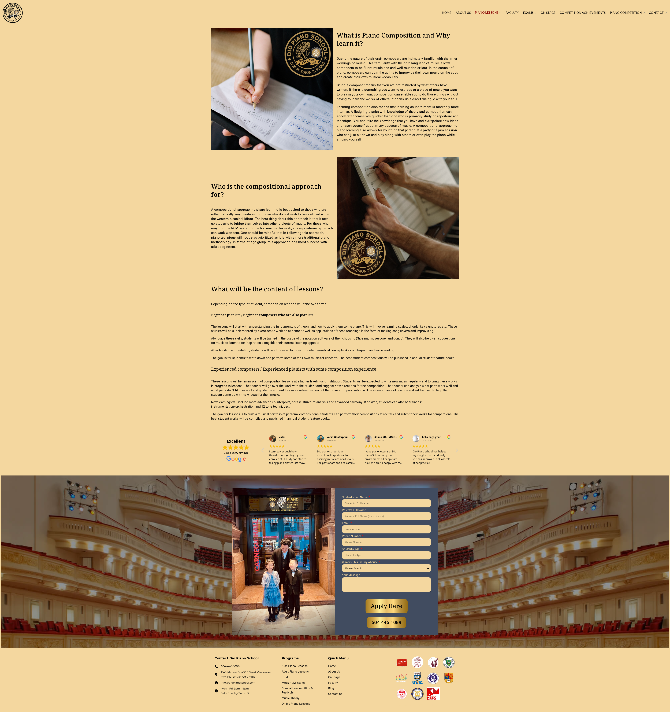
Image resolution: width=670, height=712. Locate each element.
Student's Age (351, 549)
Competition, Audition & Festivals (297, 690)
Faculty (512, 12)
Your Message (351, 575)
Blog (331, 688)
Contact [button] (656, 12)
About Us (334, 671)
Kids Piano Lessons (295, 666)
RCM (285, 677)
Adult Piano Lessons (295, 671)
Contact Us (335, 694)
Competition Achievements (583, 12)
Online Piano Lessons (296, 703)
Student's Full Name (355, 497)
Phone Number (352, 536)
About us (463, 12)
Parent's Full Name (354, 510)
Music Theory (291, 698)
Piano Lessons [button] (486, 12)
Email (346, 523)
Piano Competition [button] (626, 12)
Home (447, 12)
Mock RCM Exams (294, 682)
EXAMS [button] (528, 12)
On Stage (548, 12)
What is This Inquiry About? (360, 562)
